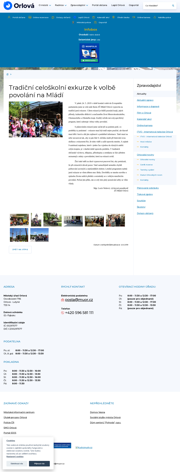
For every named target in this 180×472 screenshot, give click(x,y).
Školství (141, 207)
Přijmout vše (39, 464)
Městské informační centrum (19, 412)
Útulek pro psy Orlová (15, 417)
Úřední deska (123, 17)
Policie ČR (9, 422)
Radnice (59, 5)
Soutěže (141, 200)
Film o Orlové (144, 113)
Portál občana (99, 5)
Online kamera (143, 17)
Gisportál (134, 5)
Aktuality (141, 94)
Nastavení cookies (14, 456)
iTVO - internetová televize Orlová (155, 132)
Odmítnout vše (17, 464)
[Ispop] (59, 446)
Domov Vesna (97, 412)
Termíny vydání (147, 170)
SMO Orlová (10, 427)
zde (98, 40)
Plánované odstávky (148, 188)
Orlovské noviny (145, 155)
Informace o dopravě (148, 106)
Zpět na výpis (20, 250)
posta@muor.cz (79, 299)
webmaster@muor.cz (53, 464)
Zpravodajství (77, 5)
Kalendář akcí (103, 17)
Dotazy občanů (63, 17)
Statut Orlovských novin (151, 175)
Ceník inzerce (146, 165)
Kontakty (144, 147)
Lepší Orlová (118, 5)
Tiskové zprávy (145, 194)
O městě (43, 5)
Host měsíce (146, 142)
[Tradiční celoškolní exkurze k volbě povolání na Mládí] (19, 5)
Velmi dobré (94, 35)
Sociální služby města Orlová (105, 417)
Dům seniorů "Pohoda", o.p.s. (105, 422)
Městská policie (84, 22)
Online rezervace (40, 17)
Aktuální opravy (145, 100)
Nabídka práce (164, 17)
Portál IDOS (10, 433)
